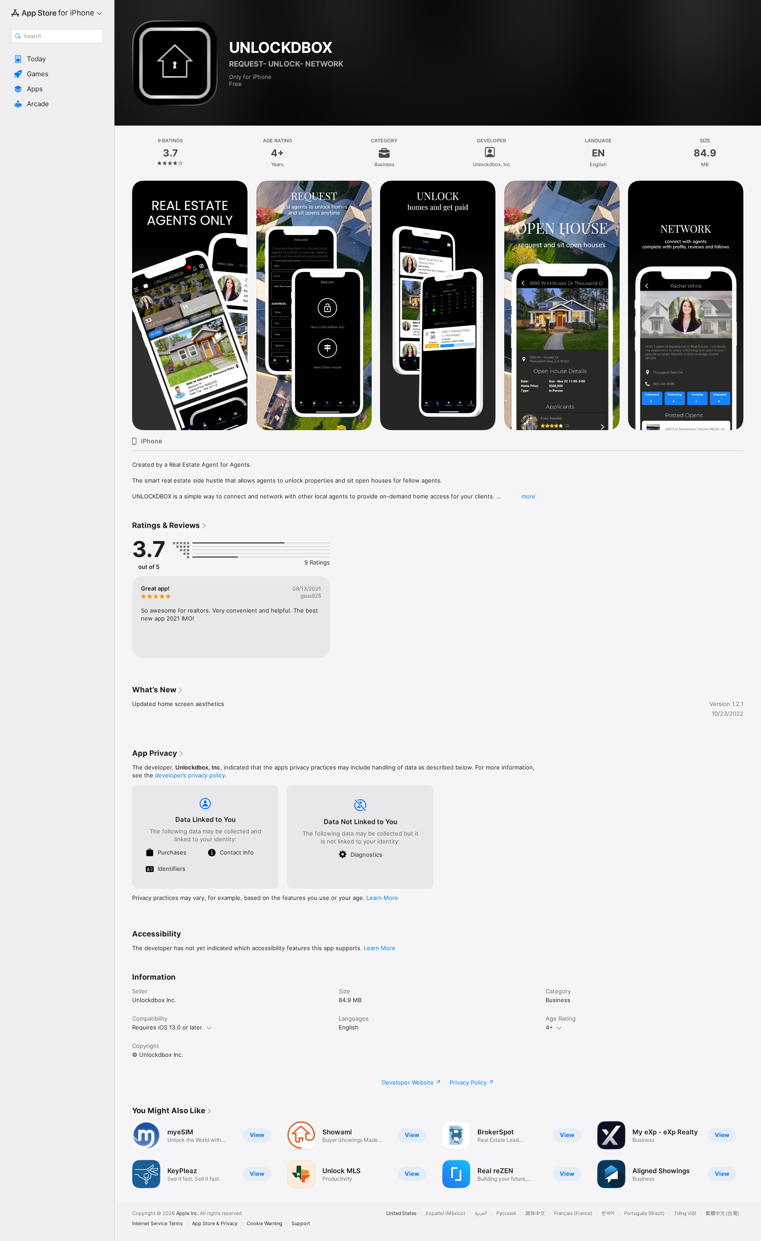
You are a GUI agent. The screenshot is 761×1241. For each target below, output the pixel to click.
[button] (57, 59)
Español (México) (445, 1213)
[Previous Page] (123, 305)
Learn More (382, 897)
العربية (481, 1213)
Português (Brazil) (644, 1213)
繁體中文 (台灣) (722, 1213)
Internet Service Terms (157, 1223)
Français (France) (573, 1213)
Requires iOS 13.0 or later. (167, 1027)
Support (301, 1223)
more (528, 496)
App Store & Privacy (214, 1223)
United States (401, 1213)
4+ (549, 1027)
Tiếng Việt (685, 1213)
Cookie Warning (264, 1223)
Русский (506, 1213)
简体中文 (535, 1213)
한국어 (608, 1213)
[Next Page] (752, 305)
